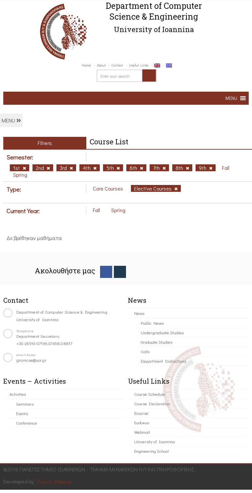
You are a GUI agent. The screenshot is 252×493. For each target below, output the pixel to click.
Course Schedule (149, 394)
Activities (18, 394)
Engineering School (151, 451)
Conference (26, 423)
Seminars (25, 404)
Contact (117, 65)
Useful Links (138, 65)
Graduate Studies (156, 342)
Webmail (142, 432)
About (101, 65)
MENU (9, 120)
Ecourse (141, 413)
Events (22, 413)
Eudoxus (141, 422)
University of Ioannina (154, 441)
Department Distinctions (163, 361)
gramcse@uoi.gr (31, 360)
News (139, 313)
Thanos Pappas (53, 481)
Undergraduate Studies (162, 332)
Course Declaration (152, 403)
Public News (152, 323)
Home (86, 65)
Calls (145, 351)
